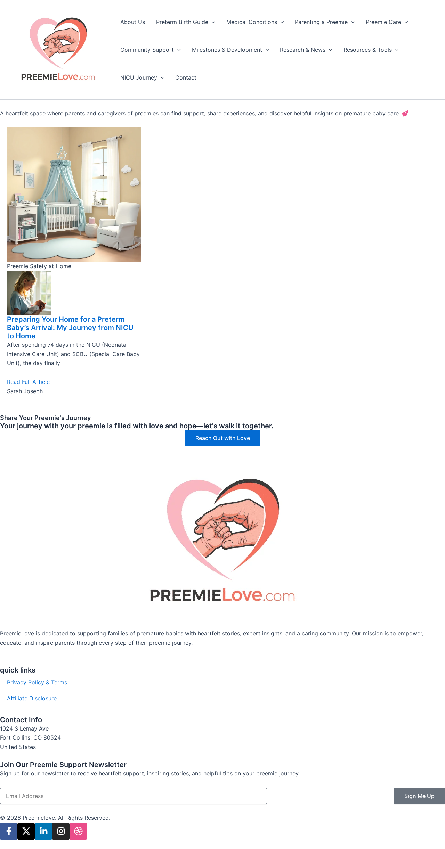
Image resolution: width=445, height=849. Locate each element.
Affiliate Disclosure (32, 698)
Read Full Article (28, 381)
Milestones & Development (227, 49)
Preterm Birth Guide (182, 21)
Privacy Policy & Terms (37, 682)
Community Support (147, 49)
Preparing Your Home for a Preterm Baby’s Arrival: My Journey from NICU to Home (70, 327)
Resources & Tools (367, 49)
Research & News (302, 49)
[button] (211, 22)
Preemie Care (383, 21)
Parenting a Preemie (321, 21)
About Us (132, 21)
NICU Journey (138, 77)
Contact (185, 77)
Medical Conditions (251, 21)
